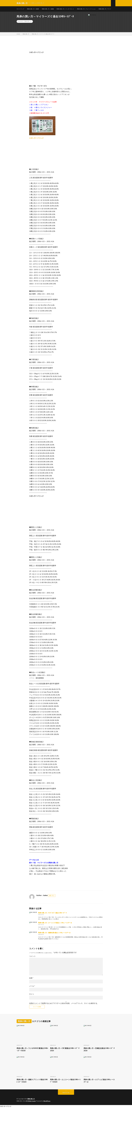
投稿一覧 (51, 895)
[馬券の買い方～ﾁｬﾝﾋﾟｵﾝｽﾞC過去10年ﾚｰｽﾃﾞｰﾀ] (33, 916)
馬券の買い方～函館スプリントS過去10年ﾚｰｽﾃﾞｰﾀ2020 (32, 1080)
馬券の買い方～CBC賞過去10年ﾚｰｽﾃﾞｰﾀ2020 (64, 1049)
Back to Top (66, 1092)
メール (32, 986)
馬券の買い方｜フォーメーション (86, 9)
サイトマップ (20, 9)
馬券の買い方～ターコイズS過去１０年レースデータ (55, 922)
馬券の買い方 (27, 21)
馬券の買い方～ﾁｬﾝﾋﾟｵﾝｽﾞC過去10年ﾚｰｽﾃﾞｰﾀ (52, 913)
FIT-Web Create (31, 1101)
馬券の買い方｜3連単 (33, 9)
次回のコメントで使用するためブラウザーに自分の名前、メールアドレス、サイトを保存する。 (64, 1003)
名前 (31, 978)
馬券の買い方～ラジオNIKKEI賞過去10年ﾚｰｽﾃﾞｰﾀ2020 (32, 1049)
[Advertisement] (66, 67)
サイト (31, 994)
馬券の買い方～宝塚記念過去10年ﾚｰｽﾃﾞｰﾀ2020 (99, 1049)
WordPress (46, 1101)
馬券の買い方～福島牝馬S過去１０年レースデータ (54, 932)
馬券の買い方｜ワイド (105, 9)
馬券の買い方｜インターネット (65, 9)
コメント (32, 956)
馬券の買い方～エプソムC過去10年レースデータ (99, 1080)
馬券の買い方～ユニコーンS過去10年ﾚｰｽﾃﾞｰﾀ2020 (65, 1080)
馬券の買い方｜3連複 (48, 9)
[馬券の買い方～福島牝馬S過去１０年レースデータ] (33, 936)
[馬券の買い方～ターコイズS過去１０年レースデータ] (33, 926)
